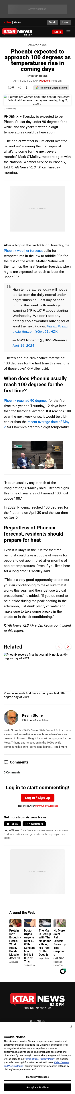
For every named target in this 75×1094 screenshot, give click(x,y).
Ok (71, 1026)
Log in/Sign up (12, 830)
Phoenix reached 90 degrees (26, 401)
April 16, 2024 (23, 345)
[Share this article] (19, 87)
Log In (57, 32)
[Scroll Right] (68, 646)
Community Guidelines (46, 805)
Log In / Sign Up (37, 798)
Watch (52, 22)
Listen (65, 22)
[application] (37, 455)
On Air (17, 22)
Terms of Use (31, 1059)
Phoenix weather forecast (23, 251)
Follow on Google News (53, 87)
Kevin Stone (32, 715)
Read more (60, 746)
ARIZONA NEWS (37, 44)
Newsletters (36, 823)
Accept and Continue (37, 1087)
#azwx (52, 326)
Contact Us (37, 1020)
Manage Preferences (37, 1077)
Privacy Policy (47, 1059)
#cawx (63, 326)
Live (8, 22)
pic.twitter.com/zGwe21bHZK (35, 331)
